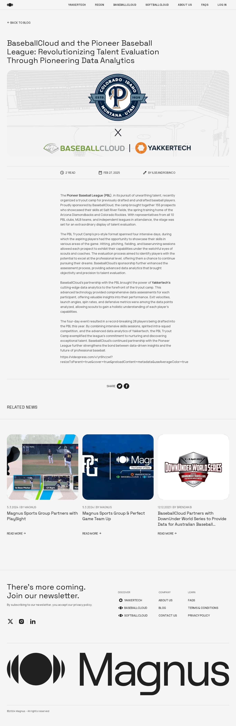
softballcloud (157, 5)
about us (185, 5)
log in (222, 5)
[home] (10, 5)
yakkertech (77, 5)
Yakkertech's (161, 282)
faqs (204, 5)
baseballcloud (124, 5)
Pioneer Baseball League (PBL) (89, 195)
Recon (99, 5)
